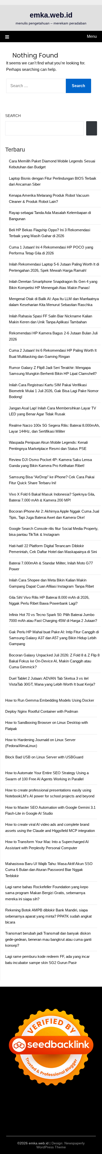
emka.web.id (51, 15)
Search (13, 116)
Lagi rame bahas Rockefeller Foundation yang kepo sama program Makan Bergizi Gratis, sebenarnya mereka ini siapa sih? (46, 893)
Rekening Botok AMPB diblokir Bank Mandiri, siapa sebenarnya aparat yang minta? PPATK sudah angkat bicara (48, 916)
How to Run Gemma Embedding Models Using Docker (49, 700)
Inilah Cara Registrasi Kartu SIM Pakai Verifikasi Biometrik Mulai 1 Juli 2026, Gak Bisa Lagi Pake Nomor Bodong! (54, 391)
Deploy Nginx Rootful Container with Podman (41, 711)
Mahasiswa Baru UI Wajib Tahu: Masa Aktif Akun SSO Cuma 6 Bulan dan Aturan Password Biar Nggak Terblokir (49, 870)
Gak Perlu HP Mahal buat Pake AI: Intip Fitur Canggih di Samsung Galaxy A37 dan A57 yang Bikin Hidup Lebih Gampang (54, 638)
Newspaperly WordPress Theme (60, 1145)
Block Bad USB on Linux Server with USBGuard (44, 757)
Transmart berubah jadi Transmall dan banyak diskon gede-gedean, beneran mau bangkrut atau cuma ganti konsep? (48, 939)
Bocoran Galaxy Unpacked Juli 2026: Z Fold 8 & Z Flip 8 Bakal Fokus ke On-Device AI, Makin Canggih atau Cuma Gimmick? (54, 661)
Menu (92, 36)
